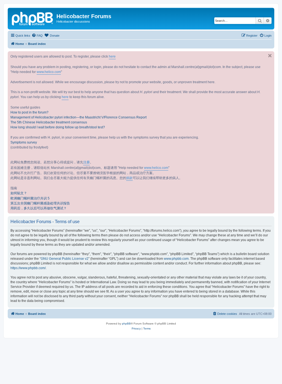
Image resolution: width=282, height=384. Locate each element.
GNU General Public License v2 (64, 259)
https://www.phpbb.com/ (28, 268)
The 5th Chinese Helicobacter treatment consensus (48, 122)
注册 (86, 162)
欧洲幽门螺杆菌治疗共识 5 (30, 198)
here (112, 56)
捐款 (129, 178)
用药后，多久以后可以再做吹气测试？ (38, 208)
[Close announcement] (270, 55)
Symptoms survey (23, 142)
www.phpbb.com (176, 259)
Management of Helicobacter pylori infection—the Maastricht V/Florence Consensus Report (78, 117)
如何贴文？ (18, 193)
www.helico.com (49, 72)
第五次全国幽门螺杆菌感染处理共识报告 (40, 203)
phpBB (126, 323)
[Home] (32, 18)
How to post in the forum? (29, 112)
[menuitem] (37, 35)
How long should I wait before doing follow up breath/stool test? (57, 127)
